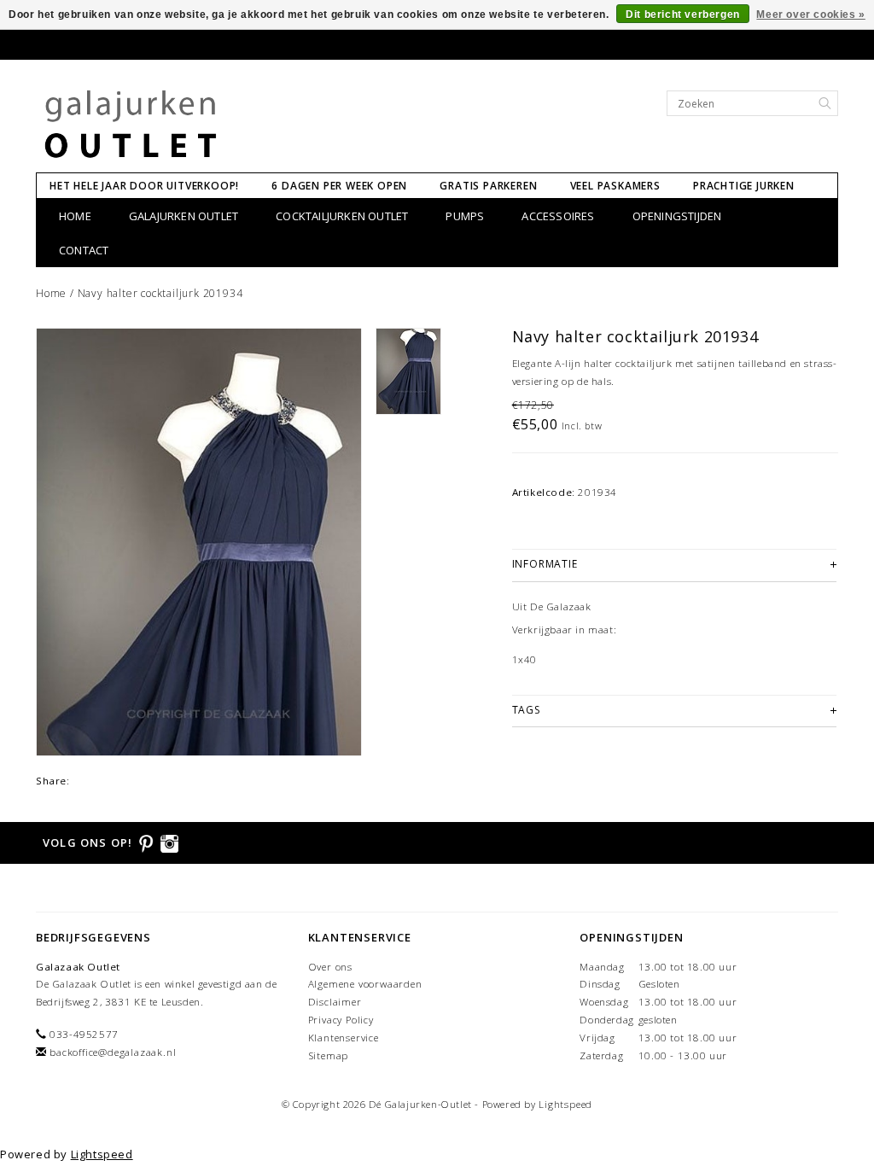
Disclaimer (335, 1001)
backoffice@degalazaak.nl (113, 1052)
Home (75, 216)
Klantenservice (343, 1037)
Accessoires (557, 216)
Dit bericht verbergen (683, 14)
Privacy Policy (341, 1019)
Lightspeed (565, 1104)
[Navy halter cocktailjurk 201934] (199, 542)
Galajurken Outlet (183, 216)
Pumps (465, 216)
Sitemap (328, 1055)
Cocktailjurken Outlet (342, 216)
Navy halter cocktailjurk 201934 (160, 293)
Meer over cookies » (810, 14)
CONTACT (83, 250)
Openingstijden (677, 216)
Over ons (330, 966)
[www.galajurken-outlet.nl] (131, 124)
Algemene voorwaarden (365, 983)
